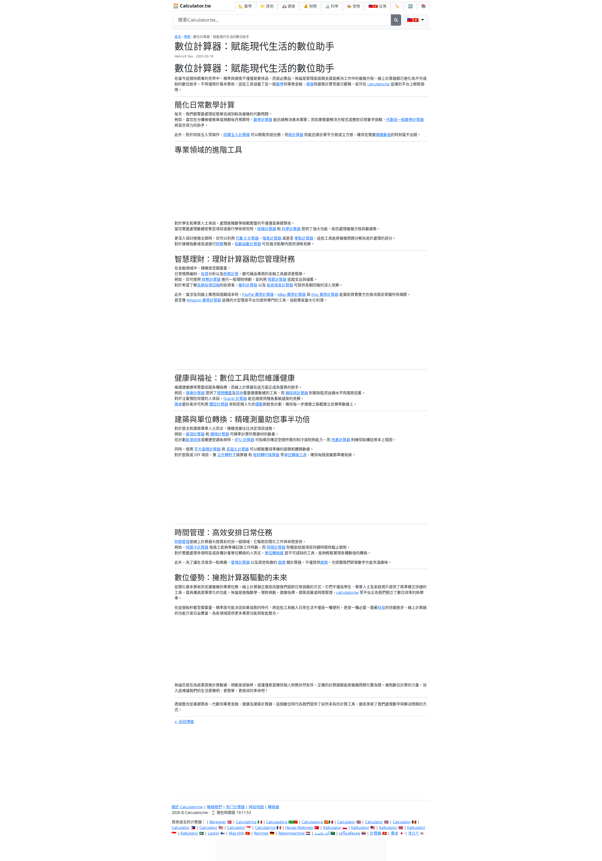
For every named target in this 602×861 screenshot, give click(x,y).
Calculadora (276, 822)
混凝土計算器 (237, 449)
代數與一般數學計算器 (405, 119)
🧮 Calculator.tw (192, 6)
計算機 (375, 833)
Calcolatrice (246, 822)
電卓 (394, 833)
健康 (310, 84)
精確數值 (383, 134)
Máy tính (236, 833)
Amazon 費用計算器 (204, 300)
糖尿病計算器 (296, 392)
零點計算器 (303, 238)
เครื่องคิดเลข (349, 833)
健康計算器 (195, 392)
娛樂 (324, 562)
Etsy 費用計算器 (324, 294)
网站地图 (256, 806)
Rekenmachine (291, 833)
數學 (280, 84)
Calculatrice (265, 827)
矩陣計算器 (266, 228)
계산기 (413, 833)
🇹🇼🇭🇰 (377, 6)
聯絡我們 (214, 806)
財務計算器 (211, 279)
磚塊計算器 (219, 434)
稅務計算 (230, 273)
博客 (187, 36)
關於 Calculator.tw (187, 806)
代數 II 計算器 (247, 238)
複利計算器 (247, 285)
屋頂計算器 (195, 434)
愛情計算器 (240, 562)
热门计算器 (235, 806)
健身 (178, 404)
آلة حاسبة (321, 833)
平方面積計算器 (207, 449)
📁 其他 (266, 6)
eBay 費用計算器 (291, 294)
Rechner (261, 833)
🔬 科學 (331, 6)
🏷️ (397, 6)
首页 (177, 36)
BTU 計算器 (244, 439)
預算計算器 (277, 279)
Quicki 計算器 (235, 398)
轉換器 (273, 806)
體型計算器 (218, 404)
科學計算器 (291, 228)
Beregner (218, 822)
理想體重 (224, 392)
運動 (259, 404)
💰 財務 (310, 6)
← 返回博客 (184, 721)
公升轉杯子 (226, 454)
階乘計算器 (271, 238)
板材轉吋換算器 (266, 454)
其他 (239, 392)
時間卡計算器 (197, 547)
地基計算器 (340, 439)
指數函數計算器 (248, 243)
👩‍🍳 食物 (353, 6)
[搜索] (396, 20)
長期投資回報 (208, 285)
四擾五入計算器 (236, 134)
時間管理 (182, 541)
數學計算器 (262, 119)
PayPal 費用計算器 (258, 294)
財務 (219, 243)
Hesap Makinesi (299, 827)
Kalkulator (332, 827)
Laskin (213, 833)
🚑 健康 (288, 6)
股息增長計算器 (280, 285)
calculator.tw (378, 84)
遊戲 (281, 562)
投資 (204, 273)
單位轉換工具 (295, 454)
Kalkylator (189, 833)
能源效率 (193, 439)
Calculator (346, 822)
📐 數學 (245, 6)
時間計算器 (276, 547)
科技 (381, 607)
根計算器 (295, 134)
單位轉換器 (274, 552)
